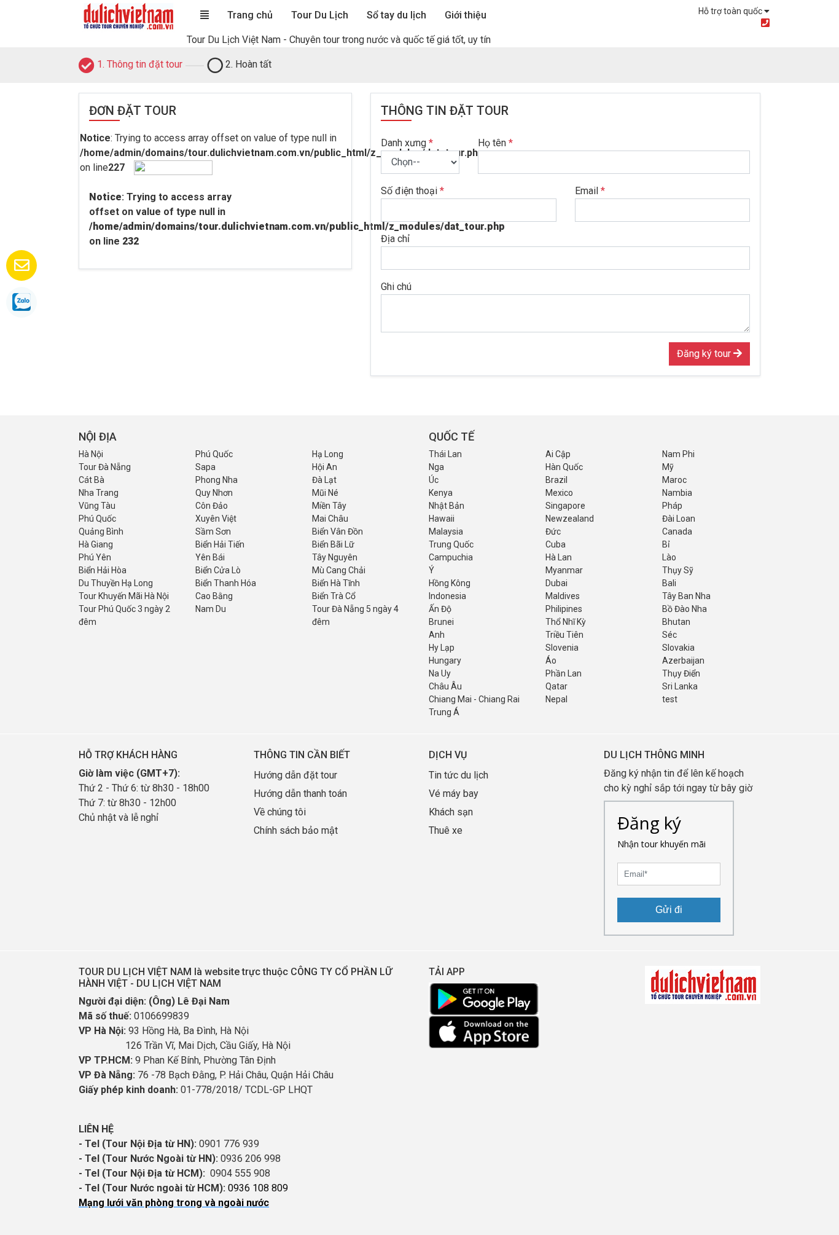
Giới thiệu (465, 15)
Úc (434, 480)
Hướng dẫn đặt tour (295, 775)
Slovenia (562, 648)
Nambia (677, 493)
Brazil (556, 480)
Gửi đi (668, 909)
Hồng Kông (449, 583)
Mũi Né (325, 493)
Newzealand (569, 518)
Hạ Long (327, 454)
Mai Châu (330, 518)
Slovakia (678, 648)
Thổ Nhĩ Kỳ (565, 622)
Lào (669, 557)
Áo (550, 660)
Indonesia (447, 596)
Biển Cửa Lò (218, 570)
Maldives (562, 596)
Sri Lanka (680, 686)
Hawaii (442, 518)
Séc (669, 635)
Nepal (556, 699)
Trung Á (444, 712)
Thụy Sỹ (677, 570)
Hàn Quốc (564, 467)
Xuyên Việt (215, 518)
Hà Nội (91, 454)
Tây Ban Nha (686, 596)
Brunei (441, 622)
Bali (669, 583)
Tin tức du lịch (458, 775)
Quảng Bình (101, 531)
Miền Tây (329, 506)
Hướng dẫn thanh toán (300, 793)
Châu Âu (445, 686)
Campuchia (451, 557)
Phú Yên (95, 557)
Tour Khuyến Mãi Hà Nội (124, 596)
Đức (553, 531)
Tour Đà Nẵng (105, 467)
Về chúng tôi (280, 812)
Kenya (441, 493)
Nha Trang (99, 493)
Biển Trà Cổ (334, 596)
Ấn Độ (440, 609)
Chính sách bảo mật (297, 830)
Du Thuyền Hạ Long (116, 583)
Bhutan (676, 622)
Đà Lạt (324, 480)
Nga (436, 467)
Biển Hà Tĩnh (336, 583)
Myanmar (564, 570)
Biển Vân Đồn (337, 531)
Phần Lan (563, 673)
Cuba (555, 544)
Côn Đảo (211, 506)
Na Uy (440, 673)
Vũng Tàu (97, 506)
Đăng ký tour (705, 353)
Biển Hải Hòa (103, 570)
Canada (677, 531)
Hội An (324, 467)
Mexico (559, 493)
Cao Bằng (214, 596)
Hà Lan (558, 557)
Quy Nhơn (214, 493)
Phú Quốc (214, 454)
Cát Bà (91, 480)
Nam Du (210, 609)
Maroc (674, 480)
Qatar (556, 686)
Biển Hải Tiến (219, 544)
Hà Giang (96, 544)
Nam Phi (678, 454)
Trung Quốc (451, 544)
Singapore (565, 506)
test (669, 699)
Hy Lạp (442, 648)
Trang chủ (250, 15)
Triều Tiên (564, 635)
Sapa (205, 467)
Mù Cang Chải (338, 570)
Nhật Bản (446, 506)
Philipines (563, 609)
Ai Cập (558, 454)
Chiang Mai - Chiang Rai (474, 699)
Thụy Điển (681, 673)
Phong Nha (216, 480)
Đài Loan (678, 518)
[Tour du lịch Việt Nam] (128, 16)
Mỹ (668, 467)
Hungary (445, 660)
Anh (437, 635)
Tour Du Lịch (319, 15)
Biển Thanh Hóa (225, 583)
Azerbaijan (683, 660)
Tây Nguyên (334, 557)
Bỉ (665, 544)
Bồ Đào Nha (684, 609)
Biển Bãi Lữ (333, 544)
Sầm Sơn (213, 531)
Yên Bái (210, 557)
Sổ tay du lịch (396, 15)
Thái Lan (445, 454)
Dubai (556, 583)
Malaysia (446, 531)
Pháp (672, 506)
